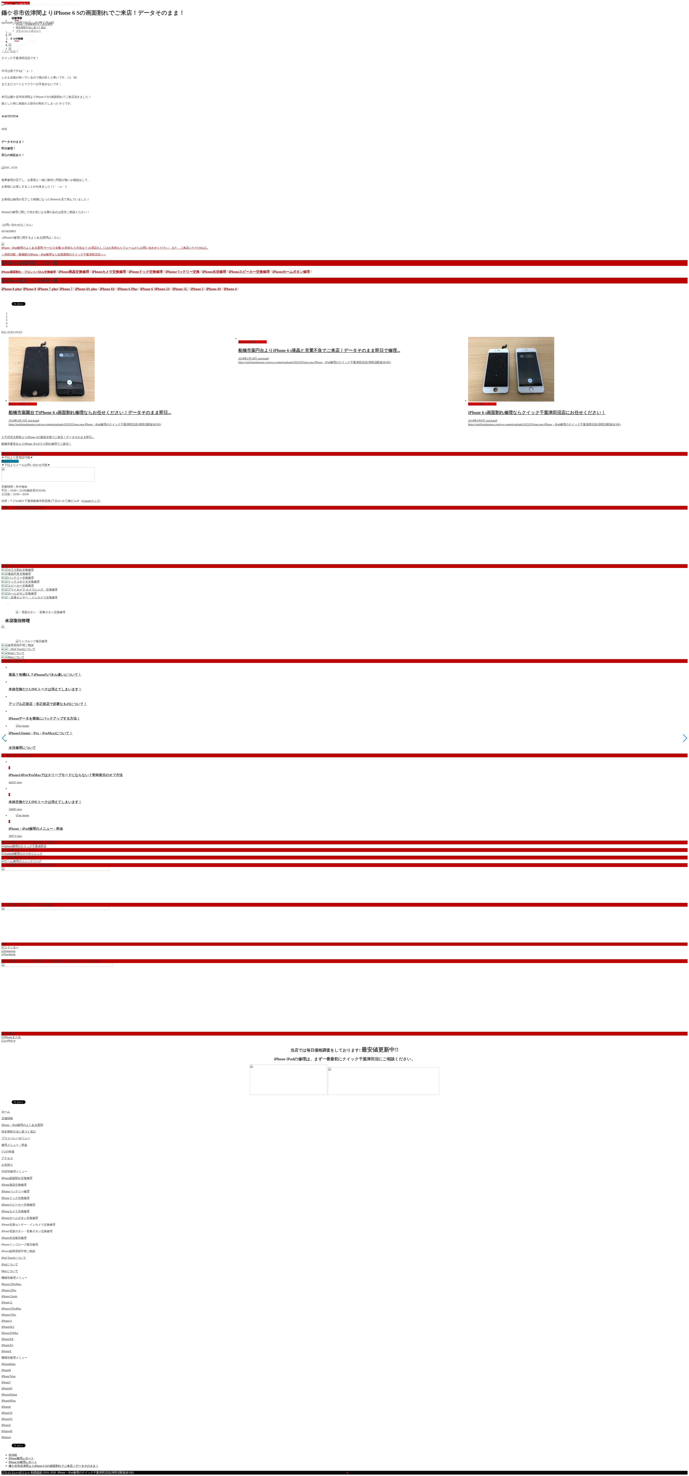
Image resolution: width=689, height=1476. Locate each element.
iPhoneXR (7, 1339)
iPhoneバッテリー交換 (182, 272)
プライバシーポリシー (28, 31)
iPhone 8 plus (11, 289)
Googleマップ (90, 500)
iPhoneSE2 (7, 1326)
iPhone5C (7, 1419)
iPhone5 (6, 1425)
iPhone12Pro (8, 1290)
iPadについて (9, 1264)
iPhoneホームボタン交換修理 (19, 1217)
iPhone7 (6, 1382)
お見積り (7, 1164)
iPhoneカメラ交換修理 (109, 272)
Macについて (9, 1271)
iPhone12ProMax (11, 1284)
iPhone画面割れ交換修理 (16, 1178)
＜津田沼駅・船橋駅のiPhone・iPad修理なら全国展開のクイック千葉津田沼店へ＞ (53, 254)
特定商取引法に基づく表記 (31, 27)
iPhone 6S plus (85, 289)
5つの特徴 (7, 1151)
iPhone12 (6, 1302)
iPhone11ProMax (11, 1308)
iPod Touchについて (13, 1257)
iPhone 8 (29, 289)
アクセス (7, 1158)
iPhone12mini (9, 1296)
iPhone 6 (146, 289)
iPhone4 (6, 1437)
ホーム (5, 1111)
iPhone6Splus (9, 1394)
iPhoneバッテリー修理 (15, 1191)
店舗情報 (7, 1118)
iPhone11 (6, 1320)
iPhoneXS (7, 1345)
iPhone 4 (230, 289)
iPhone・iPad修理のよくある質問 (34, 24)
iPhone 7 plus (48, 289)
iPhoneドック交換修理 (146, 272)
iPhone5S (6, 1412)
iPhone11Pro (8, 1314)
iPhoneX (6, 1351)
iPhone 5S (162, 289)
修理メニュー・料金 (14, 1144)
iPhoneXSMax (9, 1333)
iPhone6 (6, 1406)
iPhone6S (6, 1388)
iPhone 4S (213, 289)
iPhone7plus (8, 1376)
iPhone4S (6, 1431)
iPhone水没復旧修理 (14, 1237)
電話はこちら (10, 461)
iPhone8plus (8, 1364)
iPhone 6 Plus (127, 289)
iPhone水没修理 (214, 272)
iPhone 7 (66, 289)
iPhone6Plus (8, 1400)
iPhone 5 (197, 289)
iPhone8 (6, 1370)
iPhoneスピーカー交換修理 (249, 272)
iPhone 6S (107, 289)
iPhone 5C (180, 289)
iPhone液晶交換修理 (73, 272)
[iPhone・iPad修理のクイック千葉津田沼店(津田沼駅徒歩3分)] (41, 4)
